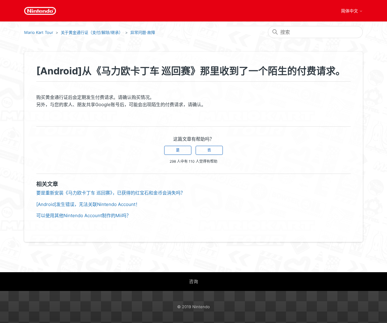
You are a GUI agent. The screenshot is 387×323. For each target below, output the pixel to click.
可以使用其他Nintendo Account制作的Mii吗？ (83, 215)
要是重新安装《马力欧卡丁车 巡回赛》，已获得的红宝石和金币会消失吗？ (110, 193)
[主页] (40, 11)
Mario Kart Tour (38, 32)
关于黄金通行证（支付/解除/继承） (92, 32)
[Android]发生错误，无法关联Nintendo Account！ (88, 204)
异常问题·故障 (142, 32)
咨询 (193, 281)
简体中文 (350, 10)
